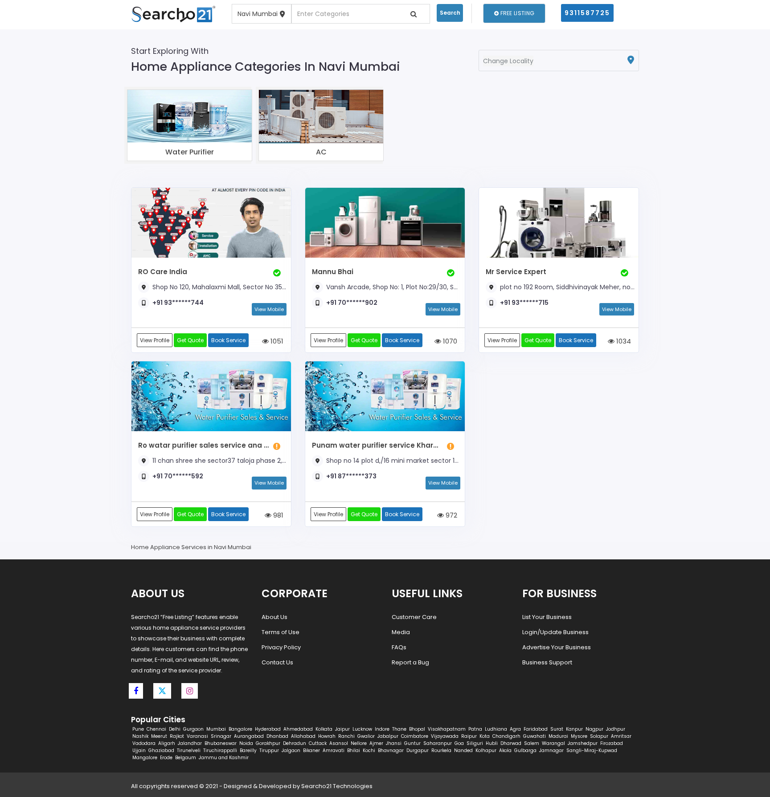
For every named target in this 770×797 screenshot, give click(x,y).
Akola (505, 750)
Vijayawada (445, 736)
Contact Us (277, 662)
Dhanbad (277, 736)
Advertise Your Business (556, 647)
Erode (166, 757)
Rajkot (177, 736)
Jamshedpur (583, 743)
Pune (138, 729)
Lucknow (362, 729)
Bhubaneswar (221, 743)
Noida (246, 743)
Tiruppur (269, 750)
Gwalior (366, 736)
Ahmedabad (298, 729)
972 (450, 515)
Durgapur (417, 750)
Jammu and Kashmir (224, 757)
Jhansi (393, 743)
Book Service (228, 340)
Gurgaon (193, 729)
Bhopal (417, 729)
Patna (475, 729)
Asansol (338, 743)
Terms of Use (280, 632)
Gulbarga (525, 750)
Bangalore (240, 729)
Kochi (369, 750)
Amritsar (621, 736)
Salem (531, 743)
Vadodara (144, 743)
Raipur (469, 736)
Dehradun (294, 743)
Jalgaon (291, 750)
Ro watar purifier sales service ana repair (203, 445)
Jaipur (342, 729)
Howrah (327, 736)
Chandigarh (506, 736)
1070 (449, 341)
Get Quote (190, 340)
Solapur (599, 736)
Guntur (412, 743)
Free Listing (516, 13)
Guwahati (534, 736)
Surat (556, 729)
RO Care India (162, 271)
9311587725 (587, 12)
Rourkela (441, 750)
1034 (622, 341)
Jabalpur (387, 736)
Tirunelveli (189, 750)
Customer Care (414, 617)
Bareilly (248, 750)
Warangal (553, 743)
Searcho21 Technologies (337, 786)
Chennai (156, 729)
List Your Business (547, 617)
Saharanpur (437, 743)
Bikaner (311, 750)
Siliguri (475, 743)
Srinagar (221, 736)
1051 (276, 341)
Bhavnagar (391, 750)
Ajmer (376, 743)
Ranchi (346, 736)
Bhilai (353, 750)
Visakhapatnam (447, 729)
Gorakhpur (268, 743)
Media (401, 632)
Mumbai (216, 729)
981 (277, 515)
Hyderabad (268, 729)
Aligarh (166, 743)
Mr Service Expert (516, 271)
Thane (399, 729)
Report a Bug (410, 662)
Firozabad (611, 743)
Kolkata (323, 729)
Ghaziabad (161, 750)
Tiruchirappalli (220, 750)
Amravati (333, 750)
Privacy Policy (281, 647)
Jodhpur (615, 729)
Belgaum (185, 757)
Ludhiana (496, 729)
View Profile (154, 340)
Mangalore (144, 757)
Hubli (492, 743)
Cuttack (318, 743)
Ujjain (139, 750)
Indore (382, 729)
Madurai (558, 736)
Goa (459, 743)
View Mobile (269, 309)
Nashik (140, 736)
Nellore (359, 743)
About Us (274, 617)
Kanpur (574, 729)
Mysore (579, 736)
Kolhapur (485, 750)
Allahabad (303, 736)
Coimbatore (414, 736)
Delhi (174, 729)
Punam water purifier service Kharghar (377, 445)
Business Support (547, 662)
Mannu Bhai (332, 271)
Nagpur (594, 729)
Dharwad (510, 743)
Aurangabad (249, 736)
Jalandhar (190, 743)
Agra (515, 729)
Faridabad (536, 729)
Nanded (463, 750)
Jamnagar (551, 750)
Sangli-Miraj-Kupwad (591, 750)
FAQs (399, 647)
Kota (484, 736)
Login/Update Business (555, 632)
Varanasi (197, 736)
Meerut (159, 736)
